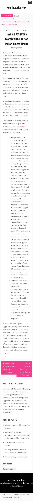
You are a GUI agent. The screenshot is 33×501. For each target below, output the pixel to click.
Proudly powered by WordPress (11, 483)
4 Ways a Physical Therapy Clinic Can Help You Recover (24, 369)
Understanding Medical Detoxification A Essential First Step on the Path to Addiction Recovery (17, 435)
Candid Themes (17, 486)
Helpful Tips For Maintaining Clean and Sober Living (9, 367)
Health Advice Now (16, 7)
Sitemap (16, 497)
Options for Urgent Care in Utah (16, 457)
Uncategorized (16, 48)
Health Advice (22, 30)
